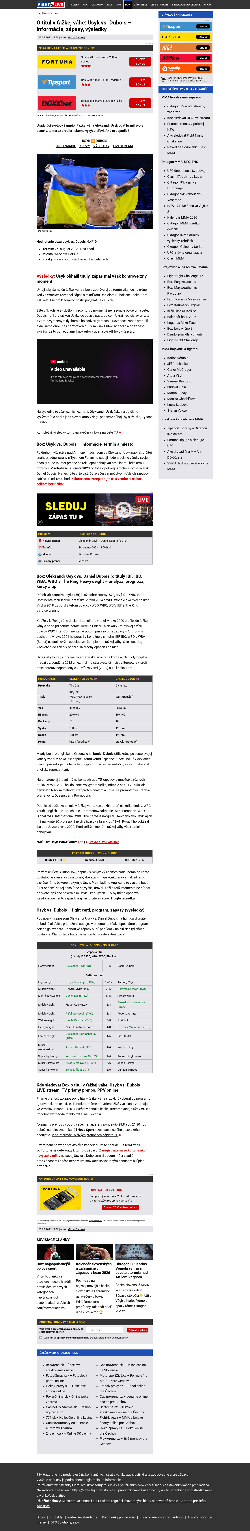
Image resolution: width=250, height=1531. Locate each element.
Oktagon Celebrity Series (185, 247)
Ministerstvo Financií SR (79, 1501)
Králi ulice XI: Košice (181, 311)
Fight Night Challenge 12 (185, 276)
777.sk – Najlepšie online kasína (69, 1417)
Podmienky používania (118, 1517)
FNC (85, 4)
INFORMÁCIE (66, 146)
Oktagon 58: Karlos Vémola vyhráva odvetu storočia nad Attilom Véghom (131, 1270)
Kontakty (56, 1517)
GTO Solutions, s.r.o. (65, 1522)
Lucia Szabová (178, 405)
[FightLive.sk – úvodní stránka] (51, 4)
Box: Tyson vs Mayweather (186, 299)
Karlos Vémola (177, 358)
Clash (75, 4)
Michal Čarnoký (76, 37)
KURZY (84, 146)
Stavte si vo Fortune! (104, 842)
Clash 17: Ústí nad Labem (185, 176)
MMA (110, 4)
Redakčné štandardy (82, 1517)
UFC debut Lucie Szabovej (186, 171)
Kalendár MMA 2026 (182, 217)
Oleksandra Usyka (60, 595)
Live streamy (159, 4)
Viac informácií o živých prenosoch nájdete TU (85, 1135)
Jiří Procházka (177, 364)
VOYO (145, 1109)
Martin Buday (177, 393)
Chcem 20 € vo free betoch (120, 1207)
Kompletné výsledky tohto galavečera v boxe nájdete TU (77, 432)
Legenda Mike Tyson (182, 323)
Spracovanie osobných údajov (161, 1517)
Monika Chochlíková (182, 399)
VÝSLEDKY (101, 146)
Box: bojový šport (179, 328)
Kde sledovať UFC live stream (188, 118)
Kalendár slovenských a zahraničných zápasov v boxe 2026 (94, 1268)
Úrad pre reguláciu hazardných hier (123, 1501)
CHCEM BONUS (140, 61)
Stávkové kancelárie (186, 4)
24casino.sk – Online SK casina (68, 1433)
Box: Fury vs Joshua (181, 282)
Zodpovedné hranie (164, 1501)
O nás (208, 4)
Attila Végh (175, 375)
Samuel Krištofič (179, 381)
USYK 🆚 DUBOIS (94, 141)
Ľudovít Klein (176, 387)
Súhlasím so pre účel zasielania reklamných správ (86, 1337)
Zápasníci (140, 4)
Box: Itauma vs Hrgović (184, 305)
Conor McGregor (179, 369)
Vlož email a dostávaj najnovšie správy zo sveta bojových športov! (61, 1330)
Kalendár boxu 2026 (181, 317)
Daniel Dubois (103, 754)
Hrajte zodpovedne (95, 1221)
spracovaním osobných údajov (73, 1337)
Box (127, 4)
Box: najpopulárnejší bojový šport (53, 1266)
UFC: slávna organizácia (184, 252)
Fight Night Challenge (183, 340)
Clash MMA (175, 258)
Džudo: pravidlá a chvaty (185, 334)
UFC (119, 4)
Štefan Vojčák (177, 410)
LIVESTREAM (123, 146)
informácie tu (41, 1223)
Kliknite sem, (81, 479)
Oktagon (98, 4)
